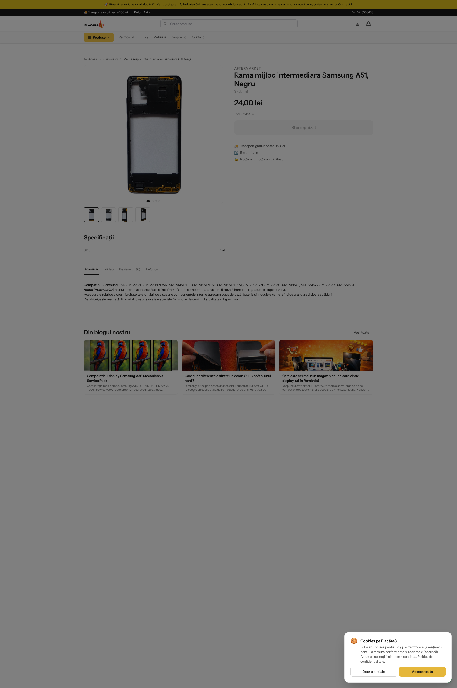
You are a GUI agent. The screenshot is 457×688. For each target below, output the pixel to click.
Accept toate (422, 671)
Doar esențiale (374, 671)
